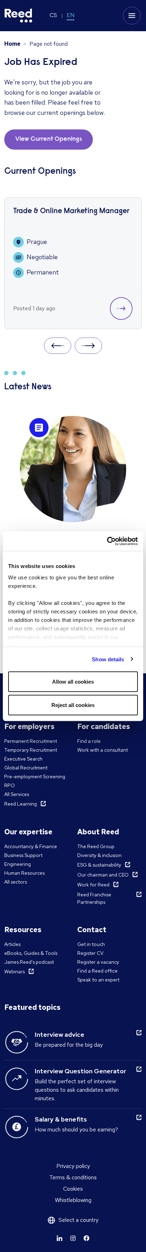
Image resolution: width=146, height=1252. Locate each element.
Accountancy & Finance (30, 846)
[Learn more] (59, 1238)
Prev (57, 345)
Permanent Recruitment (30, 741)
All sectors (15, 882)
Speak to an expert (98, 979)
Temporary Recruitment (30, 750)
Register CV (90, 953)
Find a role (89, 741)
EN (70, 15)
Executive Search (23, 759)
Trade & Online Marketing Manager (71, 211)
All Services (16, 794)
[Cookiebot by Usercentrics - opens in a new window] (107, 541)
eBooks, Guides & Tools (30, 953)
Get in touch (91, 944)
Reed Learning (20, 804)
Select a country (78, 1220)
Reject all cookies (73, 705)
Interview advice (59, 1034)
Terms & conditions (73, 1177)
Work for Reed (93, 884)
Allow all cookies (73, 682)
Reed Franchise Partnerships (94, 898)
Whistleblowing (73, 1200)
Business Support (23, 855)
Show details (108, 659)
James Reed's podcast (29, 962)
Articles (12, 944)
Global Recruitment (25, 767)
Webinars (14, 971)
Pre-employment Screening (34, 776)
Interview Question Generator (80, 1071)
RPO (9, 785)
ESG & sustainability (99, 865)
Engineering (17, 864)
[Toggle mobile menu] (132, 16)
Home (12, 44)
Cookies (73, 1188)
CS (53, 15)
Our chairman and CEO (103, 875)
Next (88, 345)
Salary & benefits (61, 1119)
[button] (121, 308)
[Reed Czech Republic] (18, 15)
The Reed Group (95, 846)
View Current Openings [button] (48, 139)
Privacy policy (73, 1166)
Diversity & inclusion (99, 855)
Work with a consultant (102, 750)
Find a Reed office (97, 971)
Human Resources (24, 873)
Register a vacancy (98, 962)
